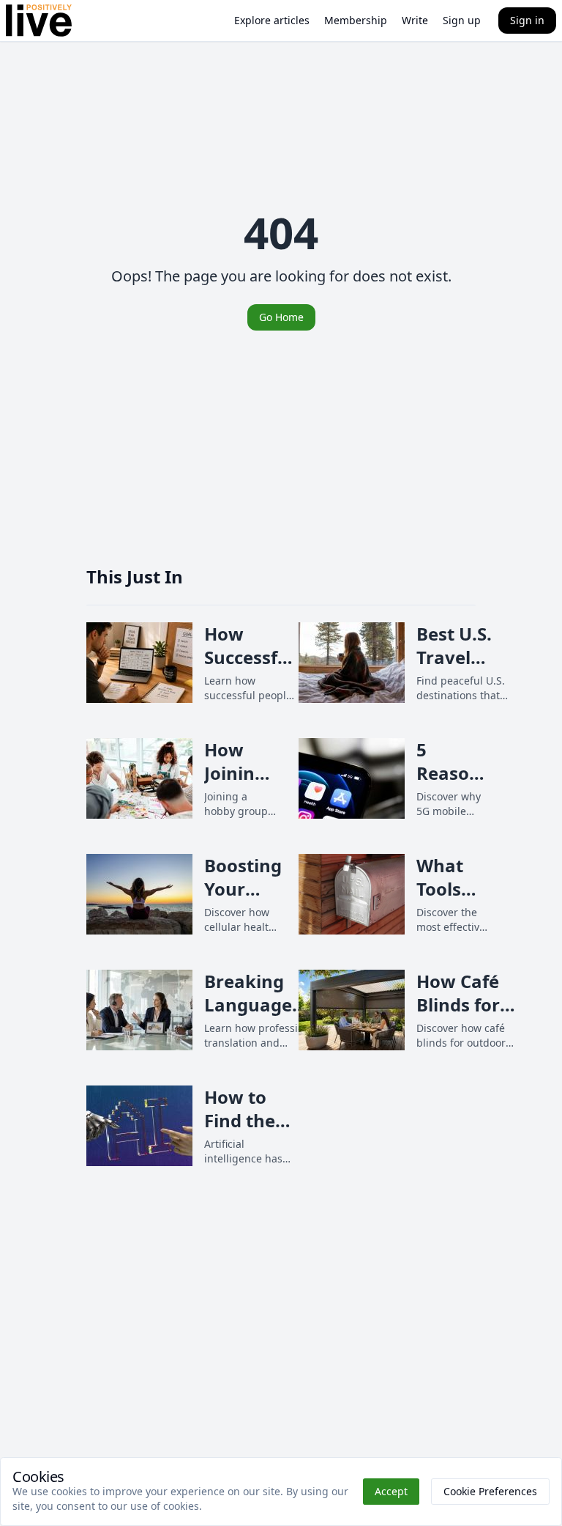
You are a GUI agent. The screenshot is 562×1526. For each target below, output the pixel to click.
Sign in (527, 20)
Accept (391, 1491)
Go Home (281, 317)
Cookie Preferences (490, 1491)
